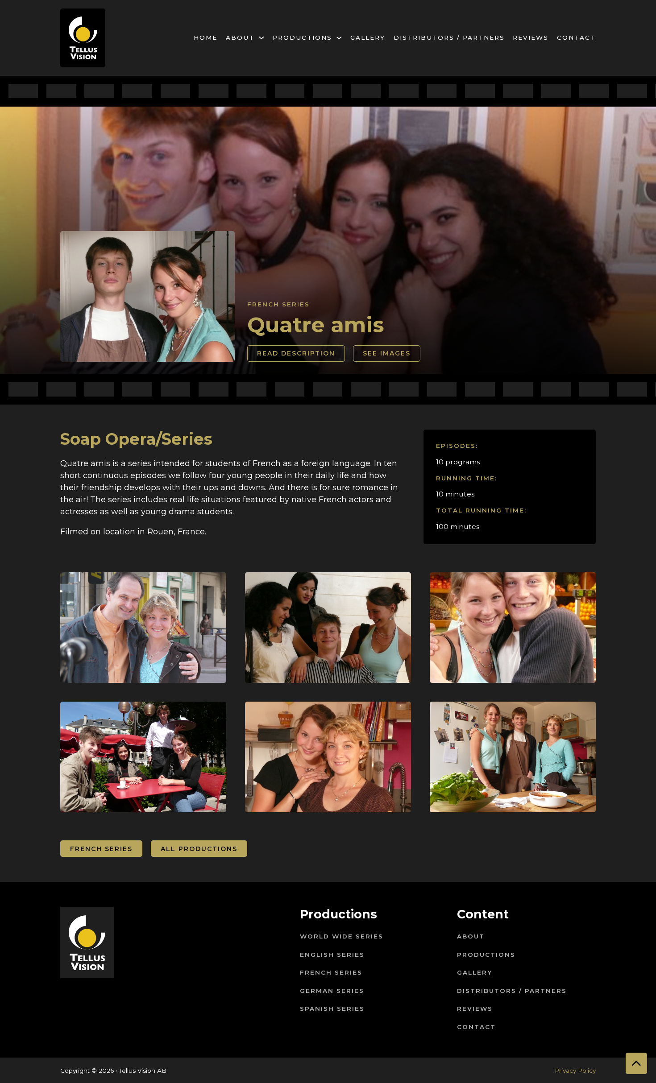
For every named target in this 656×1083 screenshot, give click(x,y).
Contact (576, 37)
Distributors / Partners (449, 37)
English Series (332, 954)
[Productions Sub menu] (339, 38)
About (240, 37)
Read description (296, 353)
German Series (332, 990)
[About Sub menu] (261, 38)
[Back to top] (636, 1063)
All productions (199, 849)
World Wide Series (341, 936)
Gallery (367, 37)
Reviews (530, 37)
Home (205, 37)
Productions (302, 37)
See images (387, 353)
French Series (278, 304)
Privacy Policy (575, 1070)
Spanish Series (332, 1008)
